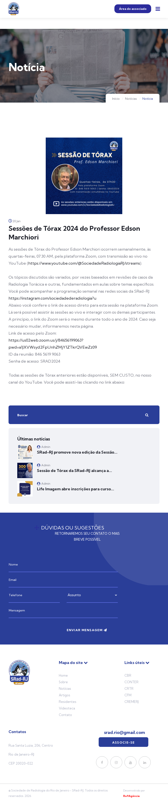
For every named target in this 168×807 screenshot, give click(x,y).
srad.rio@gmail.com (124, 732)
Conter (131, 682)
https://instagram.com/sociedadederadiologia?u (52, 298)
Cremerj (131, 702)
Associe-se (123, 742)
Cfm (127, 695)
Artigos (64, 695)
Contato (65, 715)
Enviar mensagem (85, 630)
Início (116, 99)
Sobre (63, 682)
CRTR (128, 688)
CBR (127, 675)
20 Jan (16, 221)
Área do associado (133, 8)
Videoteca (67, 708)
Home (63, 675)
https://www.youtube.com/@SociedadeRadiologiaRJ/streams (84, 263)
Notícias (131, 99)
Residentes (67, 702)
